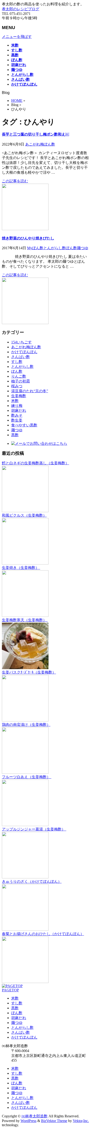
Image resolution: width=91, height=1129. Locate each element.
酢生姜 (16, 420)
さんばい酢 (20, 357)
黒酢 (15, 435)
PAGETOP (10, 990)
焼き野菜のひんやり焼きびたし (28, 238)
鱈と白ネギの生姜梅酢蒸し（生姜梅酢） (35, 463)
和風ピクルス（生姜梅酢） (24, 515)
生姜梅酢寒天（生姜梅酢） (25, 620)
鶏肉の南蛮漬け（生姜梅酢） (26, 725)
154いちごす (21, 342)
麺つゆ (82, 248)
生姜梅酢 (18, 396)
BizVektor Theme (54, 1121)
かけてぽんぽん (24, 352)
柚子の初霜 (20, 381)
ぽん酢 (71, 248)
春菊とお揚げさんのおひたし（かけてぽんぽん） (43, 934)
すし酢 (16, 362)
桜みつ (16, 386)
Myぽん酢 (35, 248)
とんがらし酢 (54, 248)
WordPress (28, 1121)
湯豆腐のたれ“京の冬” (29, 391)
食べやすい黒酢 (24, 425)
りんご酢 (18, 376)
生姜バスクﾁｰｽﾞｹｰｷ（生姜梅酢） (29, 672)
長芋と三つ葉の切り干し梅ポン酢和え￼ (35, 134)
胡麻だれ (18, 410)
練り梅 (16, 406)
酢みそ (16, 415)
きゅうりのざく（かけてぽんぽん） (32, 881)
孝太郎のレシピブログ (20, 9)
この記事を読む (15, 181)
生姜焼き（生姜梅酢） (21, 568)
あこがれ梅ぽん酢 (40, 144)
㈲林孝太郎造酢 (34, 1116)
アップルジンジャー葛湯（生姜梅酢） (34, 829)
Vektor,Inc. (81, 1121)
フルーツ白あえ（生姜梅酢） (26, 777)
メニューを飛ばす (17, 37)
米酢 (15, 401)
